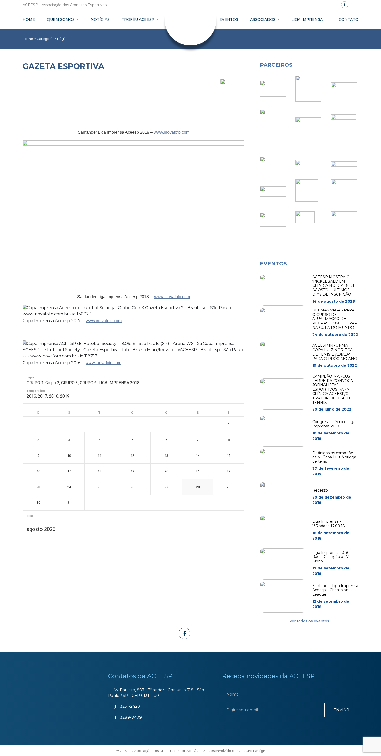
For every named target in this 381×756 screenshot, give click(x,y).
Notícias (100, 19)
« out (30, 516)
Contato (348, 19)
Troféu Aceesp (139, 19)
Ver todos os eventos (309, 621)
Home (29, 19)
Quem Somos (61, 19)
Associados (263, 19)
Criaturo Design (252, 750)
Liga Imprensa (307, 19)
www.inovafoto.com (171, 132)
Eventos (228, 19)
